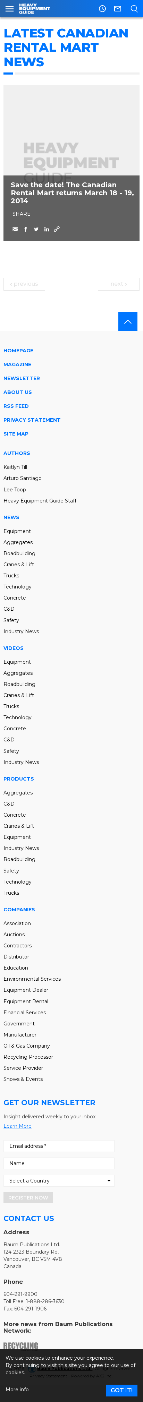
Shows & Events (23, 1079)
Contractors (17, 945)
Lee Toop (14, 489)
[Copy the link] (57, 229)
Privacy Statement (32, 420)
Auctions (14, 934)
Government (19, 1023)
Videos (13, 648)
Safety (11, 620)
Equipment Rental (25, 1001)
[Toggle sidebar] (9, 8)
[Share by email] (15, 229)
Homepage (18, 350)
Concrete (14, 598)
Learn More (17, 1126)
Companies (19, 909)
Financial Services (24, 1012)
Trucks (11, 575)
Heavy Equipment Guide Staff (39, 501)
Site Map (15, 434)
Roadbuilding (19, 553)
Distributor (16, 957)
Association (17, 923)
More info (17, 1390)
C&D (9, 609)
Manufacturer (19, 1035)
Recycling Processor (28, 1057)
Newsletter (21, 378)
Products (18, 779)
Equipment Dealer (25, 990)
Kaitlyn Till (15, 467)
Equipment (17, 531)
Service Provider (23, 1068)
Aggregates (18, 542)
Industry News (21, 631)
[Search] (134, 8)
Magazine (17, 364)
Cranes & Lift (18, 564)
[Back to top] (127, 321)
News (11, 517)
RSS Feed (16, 406)
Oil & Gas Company (26, 1046)
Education (15, 968)
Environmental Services (32, 979)
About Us (17, 392)
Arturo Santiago (22, 478)
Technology (17, 587)
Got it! (122, 1390)
